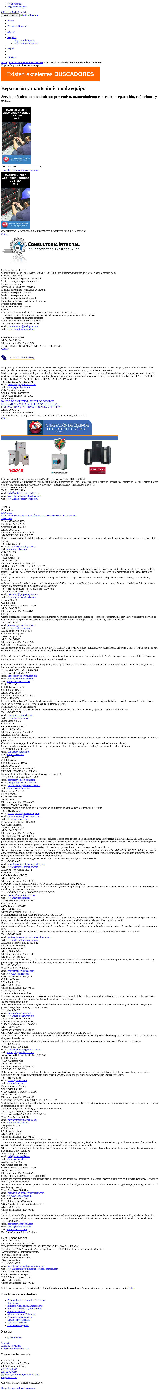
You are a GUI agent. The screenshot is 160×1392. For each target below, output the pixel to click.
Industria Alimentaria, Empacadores (25, 1305)
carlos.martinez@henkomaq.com (24, 816)
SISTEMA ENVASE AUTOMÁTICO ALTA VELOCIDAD (31, 407)
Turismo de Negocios (18, 1325)
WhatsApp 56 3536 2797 (26, 1374)
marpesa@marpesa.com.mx (21, 895)
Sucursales (6, 518)
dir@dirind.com (9, 1377)
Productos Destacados (18, 26)
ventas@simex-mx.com (19, 1226)
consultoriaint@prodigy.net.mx (23, 326)
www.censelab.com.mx (18, 628)
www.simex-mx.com (17, 1229)
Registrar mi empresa (24, 40)
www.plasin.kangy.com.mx (20, 1015)
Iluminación (13, 1303)
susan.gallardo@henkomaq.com (23, 813)
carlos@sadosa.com (17, 1080)
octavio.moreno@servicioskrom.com (26, 1193)
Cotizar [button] (4, 234)
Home (11, 20)
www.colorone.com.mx (18, 681)
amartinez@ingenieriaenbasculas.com (26, 864)
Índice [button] (132, 1288)
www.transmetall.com (17, 1159)
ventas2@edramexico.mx (20, 715)
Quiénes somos (15, 3)
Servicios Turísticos (17, 1322)
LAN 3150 (6, 512)
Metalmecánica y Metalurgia (21, 1314)
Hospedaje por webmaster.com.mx (18, 1388)
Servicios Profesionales (19, 1319)
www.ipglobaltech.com (18, 387)
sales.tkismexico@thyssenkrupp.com (26, 1266)
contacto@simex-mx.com (20, 1223)
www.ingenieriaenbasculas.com (22, 867)
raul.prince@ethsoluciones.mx (23, 782)
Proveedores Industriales (20, 1317)
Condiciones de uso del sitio (15, 1348)
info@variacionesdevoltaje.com (23, 493)
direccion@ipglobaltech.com (22, 384)
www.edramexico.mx (17, 718)
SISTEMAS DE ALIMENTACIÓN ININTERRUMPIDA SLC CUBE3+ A (39, 515)
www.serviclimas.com (18, 973)
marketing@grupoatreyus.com (23, 594)
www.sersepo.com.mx (18, 1122)
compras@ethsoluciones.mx (21, 779)
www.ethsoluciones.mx (18, 788)
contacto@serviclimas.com (21, 971)
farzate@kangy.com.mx (19, 1013)
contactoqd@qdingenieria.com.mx (25, 1049)
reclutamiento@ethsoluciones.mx (24, 785)
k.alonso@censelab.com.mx (21, 625)
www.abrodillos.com (17, 549)
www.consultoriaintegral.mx (21, 329)
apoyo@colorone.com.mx (20, 678)
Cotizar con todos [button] (29, 170)
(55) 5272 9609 (9, 1371)
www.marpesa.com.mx (18, 897)
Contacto (22, 12)
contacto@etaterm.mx (18, 751)
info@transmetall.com (19, 1156)
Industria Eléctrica (16, 1311)
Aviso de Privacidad (11, 1345)
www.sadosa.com (15, 1083)
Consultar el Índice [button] (11, 170)
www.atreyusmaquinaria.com (21, 597)
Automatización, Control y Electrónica (26, 1300)
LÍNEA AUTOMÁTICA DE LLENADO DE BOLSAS (29, 404)
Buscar (11, 31)
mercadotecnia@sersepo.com (22, 1119)
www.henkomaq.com (17, 819)
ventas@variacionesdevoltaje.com (24, 496)
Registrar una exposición (26, 43)
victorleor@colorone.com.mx (22, 675)
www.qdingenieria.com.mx (20, 1052)
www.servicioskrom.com (19, 1195)
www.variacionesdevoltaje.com (22, 498)
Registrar (12, 37)
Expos (11, 48)
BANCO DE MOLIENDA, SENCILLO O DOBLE (27, 401)
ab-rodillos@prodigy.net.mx (21, 546)
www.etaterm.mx (15, 754)
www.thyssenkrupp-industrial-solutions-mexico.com (32, 1268)
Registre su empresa (17, 6)
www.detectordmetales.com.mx (22, 940)
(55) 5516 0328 (9, 12)
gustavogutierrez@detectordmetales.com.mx (29, 937)
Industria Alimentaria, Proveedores (26, 62)
